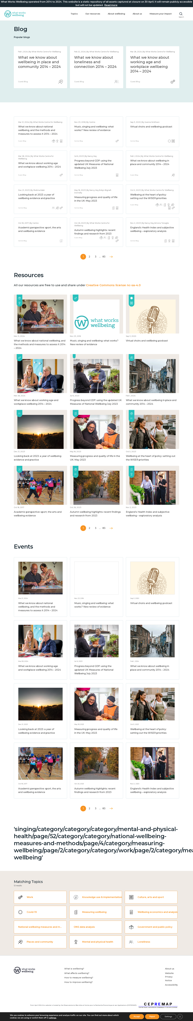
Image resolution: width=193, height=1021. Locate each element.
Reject (152, 1016)
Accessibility (171, 985)
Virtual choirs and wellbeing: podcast (151, 126)
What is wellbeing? (74, 968)
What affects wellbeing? (76, 973)
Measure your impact (161, 13)
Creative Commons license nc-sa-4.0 (113, 285)
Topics (74, 13)
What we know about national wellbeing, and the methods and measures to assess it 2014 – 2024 (95, 66)
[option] (40, 67)
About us (137, 13)
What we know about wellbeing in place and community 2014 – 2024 (151, 62)
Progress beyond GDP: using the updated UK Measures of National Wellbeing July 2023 (93, 164)
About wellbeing (116, 13)
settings (52, 1018)
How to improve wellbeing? (78, 982)
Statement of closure (37, 57)
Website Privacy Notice (169, 977)
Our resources (92, 13)
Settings (168, 1016)
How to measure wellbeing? (78, 977)
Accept (137, 1016)
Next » (111, 257)
